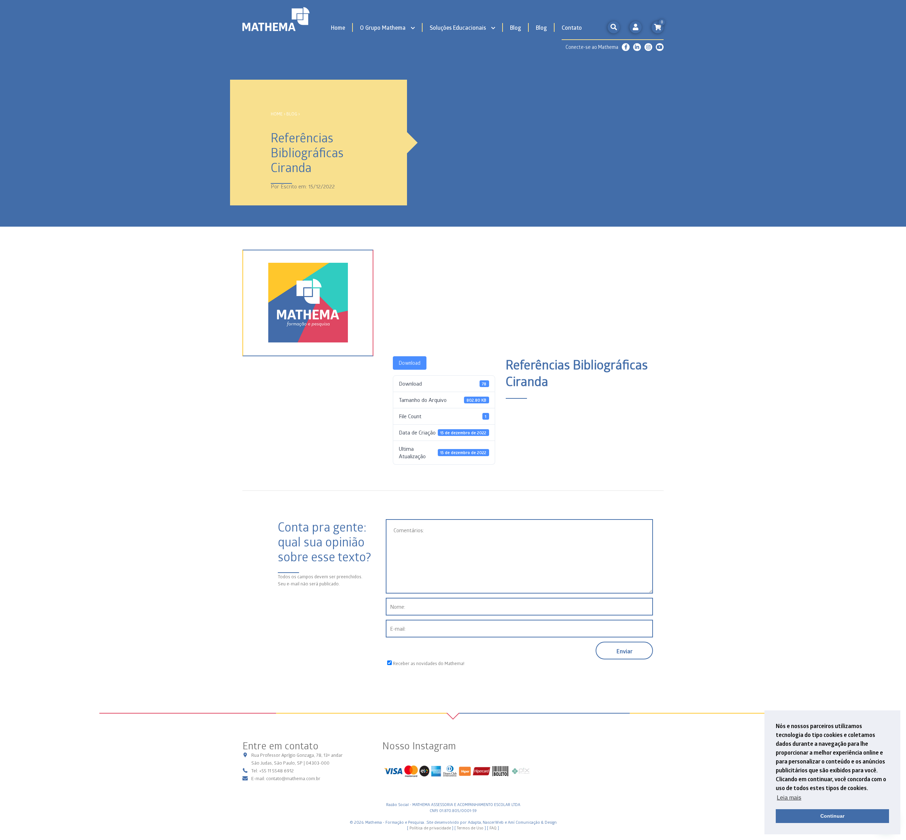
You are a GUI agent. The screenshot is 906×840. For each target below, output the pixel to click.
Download (409, 362)
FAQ (493, 827)
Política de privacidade (430, 827)
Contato (572, 27)
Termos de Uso (470, 827)
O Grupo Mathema (383, 27)
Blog (515, 27)
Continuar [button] (832, 816)
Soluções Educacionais (458, 27)
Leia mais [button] (789, 798)
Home (338, 27)
